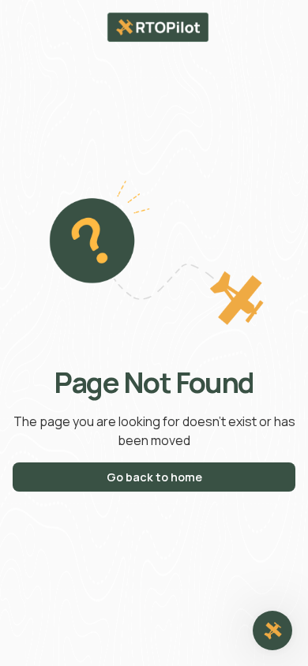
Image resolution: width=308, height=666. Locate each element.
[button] (272, 630)
